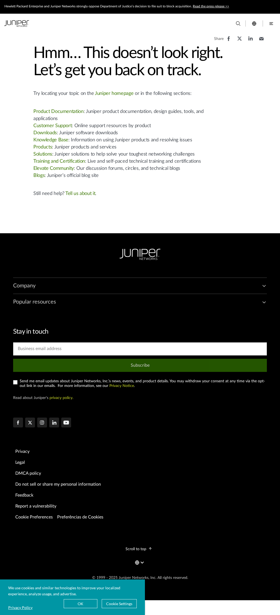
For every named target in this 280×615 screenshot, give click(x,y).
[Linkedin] (54, 423)
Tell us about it (80, 193)
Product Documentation (58, 111)
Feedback (24, 495)
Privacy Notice (121, 386)
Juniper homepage (114, 93)
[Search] (238, 23)
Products (42, 147)
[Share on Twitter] (239, 41)
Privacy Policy (20, 607)
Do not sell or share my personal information (58, 484)
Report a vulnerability (35, 506)
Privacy (22, 451)
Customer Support (52, 125)
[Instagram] (42, 423)
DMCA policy (28, 473)
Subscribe (140, 365)
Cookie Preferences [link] (34, 517)
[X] (30, 423)
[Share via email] (261, 41)
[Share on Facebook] (229, 41)
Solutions (42, 154)
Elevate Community (53, 168)
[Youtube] (66, 423)
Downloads (45, 132)
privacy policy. (61, 398)
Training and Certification (59, 161)
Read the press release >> (211, 6)
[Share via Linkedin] (250, 41)
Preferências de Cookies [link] (80, 517)
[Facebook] (18, 423)
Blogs (39, 175)
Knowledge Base (50, 140)
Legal (20, 462)
